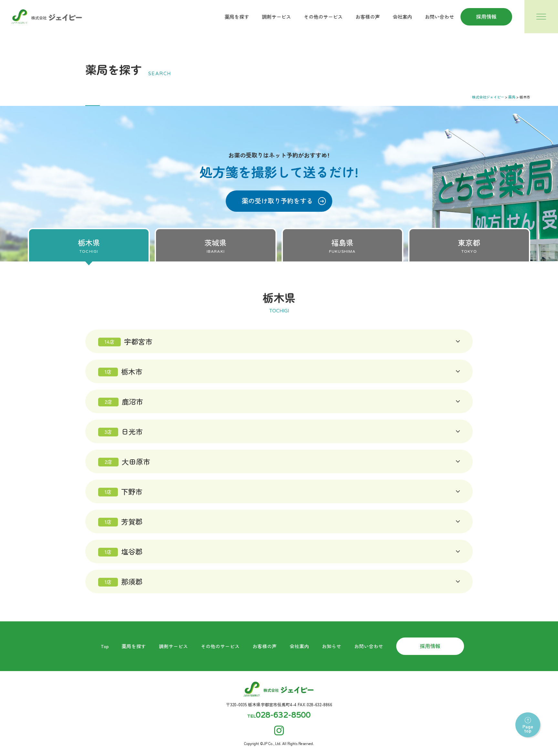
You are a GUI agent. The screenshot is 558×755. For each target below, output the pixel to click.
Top (105, 646)
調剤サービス (276, 16)
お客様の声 (368, 16)
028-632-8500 (283, 715)
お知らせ (331, 646)
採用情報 (486, 16)
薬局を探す (237, 16)
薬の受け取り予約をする (277, 200)
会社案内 (402, 16)
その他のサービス (323, 16)
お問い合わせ (439, 16)
